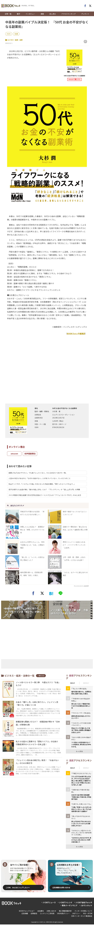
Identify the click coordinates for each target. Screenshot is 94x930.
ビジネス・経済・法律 (15, 40)
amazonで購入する (74, 79)
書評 (18, 14)
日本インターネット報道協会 (81, 916)
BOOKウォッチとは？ (27, 911)
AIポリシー (76, 913)
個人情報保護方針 (65, 911)
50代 (9, 34)
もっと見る (79, 751)
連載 (42, 14)
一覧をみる (40, 676)
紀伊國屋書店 (30, 453)
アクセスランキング (68, 14)
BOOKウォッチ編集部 (76, 333)
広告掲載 (25, 913)
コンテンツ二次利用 (47, 913)
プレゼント (85, 14)
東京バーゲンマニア (69, 905)
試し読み (52, 14)
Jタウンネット (86, 905)
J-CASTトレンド (65, 902)
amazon (14, 453)
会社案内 (40, 911)
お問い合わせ (51, 911)
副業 (16, 34)
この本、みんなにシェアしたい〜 (18, 887)
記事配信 (34, 913)
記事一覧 (8, 14)
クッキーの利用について (83, 911)
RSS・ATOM (87, 913)
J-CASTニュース (49, 902)
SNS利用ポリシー (63, 913)
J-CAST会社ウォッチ (84, 902)
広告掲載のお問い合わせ (61, 887)
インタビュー (30, 14)
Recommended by (79, 586)
